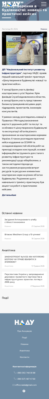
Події (24, 337)
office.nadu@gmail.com (26, 385)
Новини (24, 344)
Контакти (24, 357)
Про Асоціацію (24, 331)
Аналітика (25, 350)
